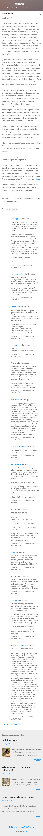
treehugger (15, 219)
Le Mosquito (15, 306)
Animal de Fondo (17, 447)
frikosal (19, 4)
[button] (39, 14)
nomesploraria (16, 345)
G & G (13, 552)
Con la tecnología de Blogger (23, 827)
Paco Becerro (16, 464)
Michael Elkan (27, 831)
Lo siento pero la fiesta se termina (18, 797)
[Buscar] (39, 4)
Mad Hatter (15, 400)
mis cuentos (12, 209)
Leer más (37, 760)
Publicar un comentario (13, 724)
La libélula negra (9, 740)
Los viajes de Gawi (18, 274)
